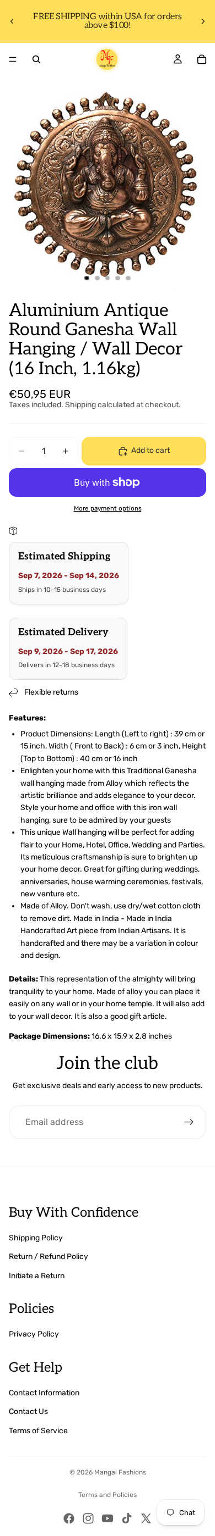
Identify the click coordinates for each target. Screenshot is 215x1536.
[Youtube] (107, 1518)
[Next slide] (203, 21)
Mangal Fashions (120, 1472)
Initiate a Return (36, 1275)
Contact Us (28, 1411)
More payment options (108, 508)
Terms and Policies (107, 1495)
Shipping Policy (36, 1238)
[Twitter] (146, 1518)
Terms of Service (38, 1430)
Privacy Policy (34, 1334)
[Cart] (202, 59)
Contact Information (44, 1393)
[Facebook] (69, 1518)
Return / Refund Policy (48, 1256)
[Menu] (12, 59)
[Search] (36, 59)
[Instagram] (88, 1518)
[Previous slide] (12, 21)
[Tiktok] (126, 1518)
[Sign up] (189, 1122)
